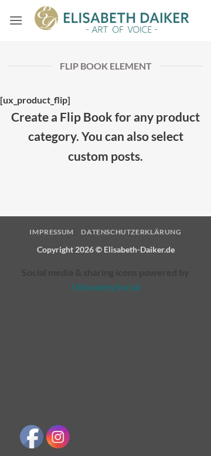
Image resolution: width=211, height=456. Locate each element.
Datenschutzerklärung (131, 231)
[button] (16, 20)
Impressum (51, 231)
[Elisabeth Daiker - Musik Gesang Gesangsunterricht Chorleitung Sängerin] (112, 20)
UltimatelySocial (106, 286)
